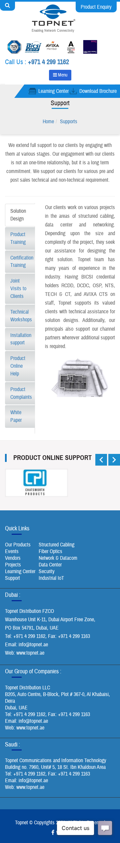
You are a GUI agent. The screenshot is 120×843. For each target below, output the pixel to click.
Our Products (18, 544)
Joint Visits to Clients (18, 289)
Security (47, 571)
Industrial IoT (51, 578)
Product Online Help (17, 366)
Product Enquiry (96, 7)
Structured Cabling (56, 544)
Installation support (20, 339)
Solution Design (18, 215)
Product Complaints (21, 393)
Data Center (50, 564)
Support (12, 578)
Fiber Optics (50, 551)
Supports (68, 121)
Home (48, 121)
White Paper (16, 416)
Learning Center (53, 91)
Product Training (18, 238)
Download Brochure (98, 91)
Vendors (13, 558)
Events (12, 551)
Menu (62, 75)
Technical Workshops (21, 316)
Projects (13, 564)
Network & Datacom (58, 558)
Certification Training (21, 262)
